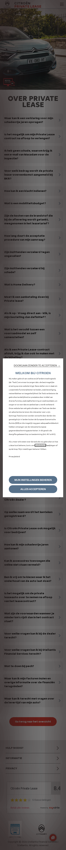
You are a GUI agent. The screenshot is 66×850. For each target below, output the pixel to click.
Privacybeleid (14, 456)
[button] (37, 365)
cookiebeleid (40, 445)
